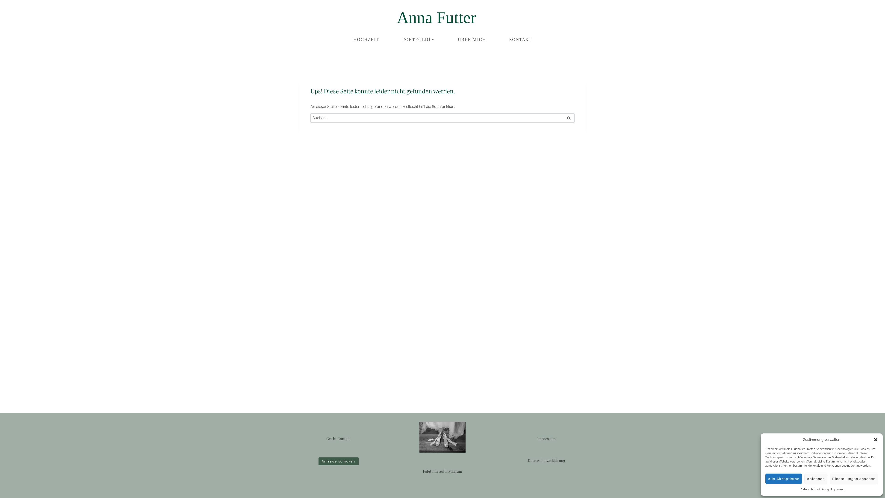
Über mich (472, 39)
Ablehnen (816, 479)
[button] (875, 439)
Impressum (838, 489)
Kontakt (520, 39)
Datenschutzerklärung (814, 489)
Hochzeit (366, 39)
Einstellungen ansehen (854, 479)
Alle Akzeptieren (783, 479)
